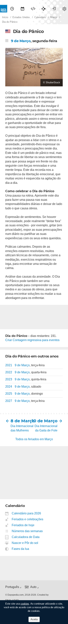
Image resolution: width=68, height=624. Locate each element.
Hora (12, 8)
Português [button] (12, 587)
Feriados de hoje (23, 525)
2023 (8, 379)
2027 (8, 400)
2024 (8, 386)
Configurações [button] (64, 8)
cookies (25, 603)
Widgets (33, 8)
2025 (8, 393)
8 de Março (22, 420)
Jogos (43, 8)
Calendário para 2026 (26, 513)
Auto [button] (33, 587)
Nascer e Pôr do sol (25, 542)
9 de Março (21, 41)
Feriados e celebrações (27, 519)
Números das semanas (27, 531)
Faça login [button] (54, 8)
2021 (8, 365)
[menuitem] (12, 8)
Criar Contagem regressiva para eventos (32, 340)
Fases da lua (20, 548)
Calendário (22, 8)
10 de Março (45, 420)
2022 (8, 372)
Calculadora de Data (25, 537)
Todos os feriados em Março (34, 439)
